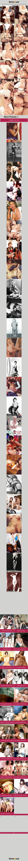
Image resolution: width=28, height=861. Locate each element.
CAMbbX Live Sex (14, 120)
